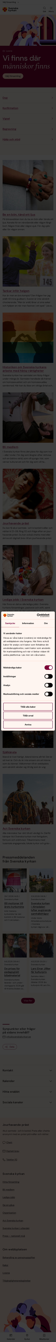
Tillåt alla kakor (28, 706)
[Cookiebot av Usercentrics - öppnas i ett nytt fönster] (40, 615)
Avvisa (28, 724)
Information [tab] (28, 623)
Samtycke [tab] (10, 623)
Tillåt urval (28, 715)
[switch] (49, 676)
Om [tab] (46, 623)
